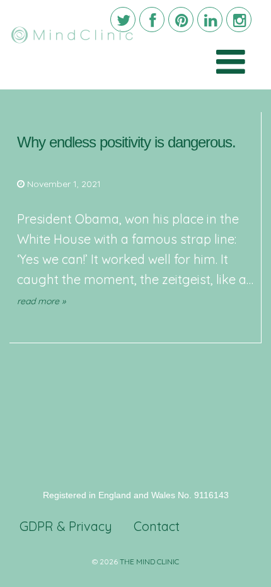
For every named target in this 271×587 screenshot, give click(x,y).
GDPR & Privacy (66, 526)
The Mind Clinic (149, 561)
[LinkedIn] (209, 19)
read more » (41, 301)
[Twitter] (123, 19)
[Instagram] (238, 19)
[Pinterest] (180, 19)
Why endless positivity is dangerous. (126, 142)
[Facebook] (151, 19)
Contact (157, 526)
